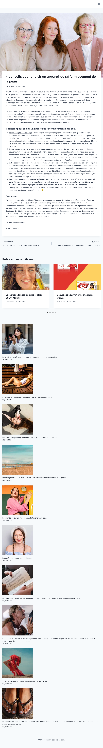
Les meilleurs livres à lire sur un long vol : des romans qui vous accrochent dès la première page (41, 598)
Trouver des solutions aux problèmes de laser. (21, 243)
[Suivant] (97, 287)
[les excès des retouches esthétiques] (51, 540)
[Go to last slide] (6, 287)
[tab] (47, 312)
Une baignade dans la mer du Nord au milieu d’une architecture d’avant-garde (34, 478)
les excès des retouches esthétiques (17, 558)
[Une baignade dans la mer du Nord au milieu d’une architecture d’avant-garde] (51, 460)
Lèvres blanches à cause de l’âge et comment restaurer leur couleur (29, 357)
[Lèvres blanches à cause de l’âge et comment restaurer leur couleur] (51, 339)
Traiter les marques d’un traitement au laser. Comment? (78, 243)
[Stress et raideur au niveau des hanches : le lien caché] (51, 663)
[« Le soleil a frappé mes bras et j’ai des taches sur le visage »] (51, 379)
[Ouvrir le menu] (99, 4)
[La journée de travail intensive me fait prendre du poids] (51, 500)
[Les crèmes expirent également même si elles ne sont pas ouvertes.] (51, 419)
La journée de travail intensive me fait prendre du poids (24, 518)
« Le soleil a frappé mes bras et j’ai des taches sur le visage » (27, 397)
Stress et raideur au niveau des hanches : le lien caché (24, 681)
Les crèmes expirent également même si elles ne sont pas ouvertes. (30, 438)
